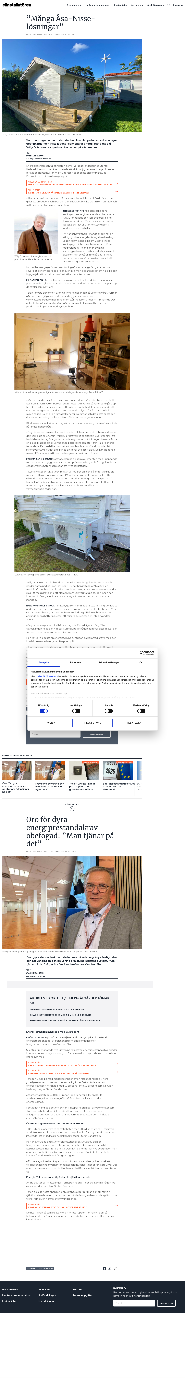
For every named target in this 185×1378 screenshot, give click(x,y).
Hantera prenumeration (97, 5)
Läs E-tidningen (155, 5)
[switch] (76, 711)
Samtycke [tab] (44, 662)
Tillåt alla (134, 723)
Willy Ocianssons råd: (70, 183)
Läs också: (62, 1064)
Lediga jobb (120, 5)
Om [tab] (141, 662)
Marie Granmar (35, 973)
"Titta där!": (59, 191)
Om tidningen (46, 1301)
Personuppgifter (83, 1295)
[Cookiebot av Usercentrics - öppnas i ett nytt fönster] (141, 653)
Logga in (178, 5)
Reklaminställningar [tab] (109, 662)
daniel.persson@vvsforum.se (38, 158)
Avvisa (51, 723)
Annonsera (137, 5)
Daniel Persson (35, 155)
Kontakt (77, 1289)
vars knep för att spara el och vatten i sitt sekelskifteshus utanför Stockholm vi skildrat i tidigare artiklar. (89, 225)
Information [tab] (76, 662)
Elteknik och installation (40, 1268)
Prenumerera (74, 5)
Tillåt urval (92, 723)
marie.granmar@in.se (35, 976)
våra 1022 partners (48, 676)
